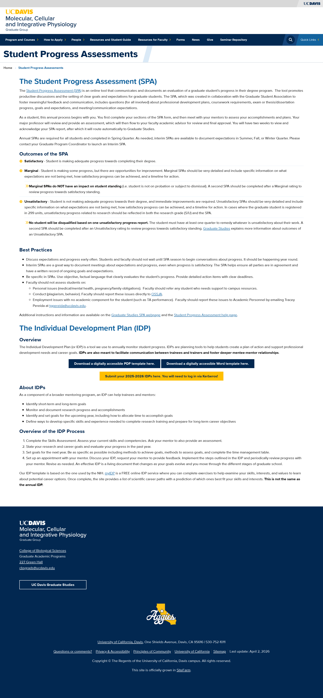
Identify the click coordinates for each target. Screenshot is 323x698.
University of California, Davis (120, 641)
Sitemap (219, 651)
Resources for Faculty (153, 40)
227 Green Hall (31, 562)
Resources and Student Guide (110, 40)
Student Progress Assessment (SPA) (53, 90)
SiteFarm (183, 670)
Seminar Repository (233, 40)
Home (8, 67)
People (76, 40)
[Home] (41, 20)
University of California (192, 651)
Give (210, 40)
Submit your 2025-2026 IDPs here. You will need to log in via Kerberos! (161, 376)
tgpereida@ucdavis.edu (67, 305)
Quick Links (308, 40)
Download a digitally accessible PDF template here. (114, 363)
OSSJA (156, 294)
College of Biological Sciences (42, 550)
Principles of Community (152, 651)
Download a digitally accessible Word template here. (208, 363)
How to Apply (53, 40)
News (196, 40)
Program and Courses (20, 40)
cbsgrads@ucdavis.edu (37, 567)
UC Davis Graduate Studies (52, 584)
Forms (180, 40)
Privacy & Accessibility (113, 651)
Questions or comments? (72, 651)
